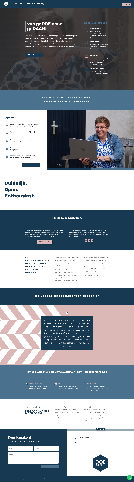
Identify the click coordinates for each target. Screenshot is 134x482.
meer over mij (45, 241)
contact (40, 4)
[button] (129, 477)
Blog (34, 4)
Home (15, 4)
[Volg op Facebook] (129, 4)
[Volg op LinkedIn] (126, 4)
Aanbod (28, 4)
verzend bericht (50, 466)
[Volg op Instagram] (123, 4)
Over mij (21, 4)
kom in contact (34, 54)
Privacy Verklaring (43, 479)
